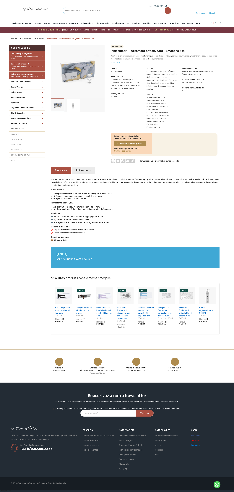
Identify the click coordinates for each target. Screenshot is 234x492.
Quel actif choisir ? (25, 66)
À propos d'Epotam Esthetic (131, 445)
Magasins (123, 469)
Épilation (15, 102)
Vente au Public (17, 128)
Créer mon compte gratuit (129, 144)
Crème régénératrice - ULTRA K (206, 310)
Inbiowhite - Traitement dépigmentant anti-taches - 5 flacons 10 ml (124, 313)
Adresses (159, 450)
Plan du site (124, 464)
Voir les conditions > (97, 373)
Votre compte (162, 430)
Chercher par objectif (24, 55)
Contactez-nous (126, 459)
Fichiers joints (83, 170)
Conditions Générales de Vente (132, 436)
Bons (157, 455)
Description (61, 170)
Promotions (16, 139)
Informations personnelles (166, 436)
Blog (13, 160)
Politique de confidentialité (131, 450)
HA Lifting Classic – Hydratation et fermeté (62, 310)
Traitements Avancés (21, 82)
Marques (15, 134)
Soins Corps (16, 92)
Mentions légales (126, 440)
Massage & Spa (18, 97)
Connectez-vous (122, 151)
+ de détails (115, 62)
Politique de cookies (127, 455)
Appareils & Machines (21, 118)
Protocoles (16, 150)
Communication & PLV (20, 155)
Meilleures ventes (90, 450)
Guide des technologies (24, 75)
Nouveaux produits (91, 445)
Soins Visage (17, 87)
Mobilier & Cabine (19, 123)
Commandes (160, 440)
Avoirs (158, 445)
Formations (16, 145)
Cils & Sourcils (18, 113)
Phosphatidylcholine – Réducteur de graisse (85, 310)
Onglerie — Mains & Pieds (22, 108)
